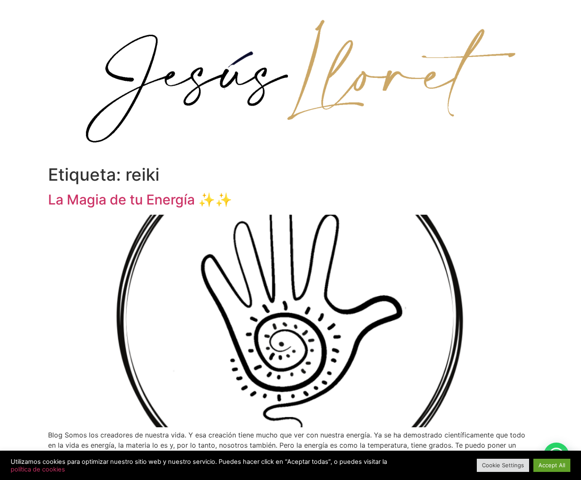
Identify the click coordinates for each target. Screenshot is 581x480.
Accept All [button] (551, 465)
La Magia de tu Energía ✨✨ (140, 199)
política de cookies (38, 469)
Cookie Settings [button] (503, 465)
